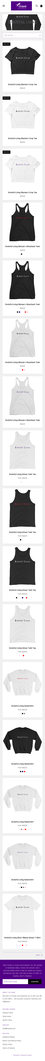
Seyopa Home (8, 1012)
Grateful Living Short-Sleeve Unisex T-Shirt (22, 937)
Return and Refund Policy (12, 1040)
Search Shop (7, 1020)
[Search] (37, 6)
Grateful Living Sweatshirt (22, 706)
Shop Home (7, 1016)
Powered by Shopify (26, 1055)
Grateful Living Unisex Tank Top (22, 474)
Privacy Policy (7, 1044)
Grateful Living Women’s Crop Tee (22, 84)
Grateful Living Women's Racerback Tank (22, 246)
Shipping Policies (9, 1037)
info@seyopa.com (9, 1028)
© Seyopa (16, 1055)
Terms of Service (9, 1048)
